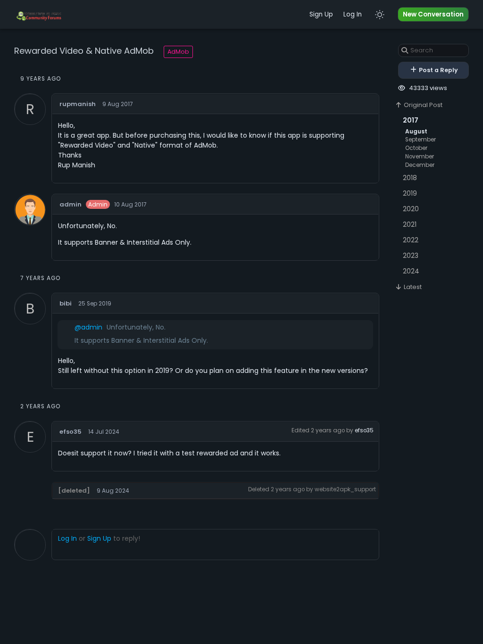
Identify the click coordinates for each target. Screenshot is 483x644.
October (416, 148)
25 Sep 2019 (94, 303)
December (419, 165)
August (416, 131)
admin (70, 204)
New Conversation (433, 14)
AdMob (178, 52)
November (419, 156)
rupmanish (77, 103)
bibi (65, 303)
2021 (409, 224)
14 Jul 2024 (103, 432)
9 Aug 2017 (117, 104)
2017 (410, 120)
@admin (88, 327)
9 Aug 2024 (113, 491)
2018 (410, 177)
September (420, 139)
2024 (411, 271)
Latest (412, 286)
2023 (410, 255)
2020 (411, 209)
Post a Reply (437, 70)
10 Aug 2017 (130, 204)
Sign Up (321, 14)
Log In (352, 14)
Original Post (422, 104)
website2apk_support (345, 489)
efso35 (70, 431)
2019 (410, 193)
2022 (410, 240)
